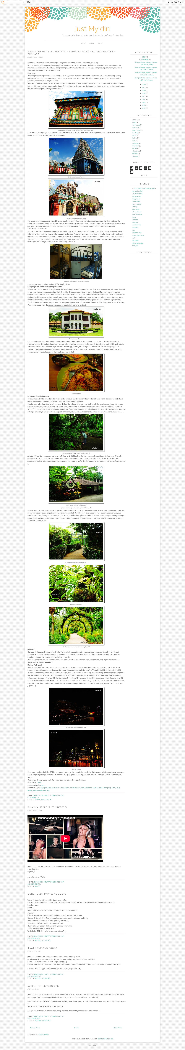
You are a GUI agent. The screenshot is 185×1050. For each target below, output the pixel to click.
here (39, 783)
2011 (143, 96)
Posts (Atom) (43, 1034)
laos (133, 140)
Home (83, 43)
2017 (143, 87)
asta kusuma (136, 204)
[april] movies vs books (43, 986)
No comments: (34, 884)
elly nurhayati (136, 212)
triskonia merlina (137, 243)
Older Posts (117, 1028)
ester (134, 217)
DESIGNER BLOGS (105, 1039)
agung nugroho (137, 193)
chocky (134, 207)
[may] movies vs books (42, 948)
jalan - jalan (136, 130)
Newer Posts (35, 1028)
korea (134, 135)
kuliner (134, 138)
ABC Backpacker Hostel (65, 788)
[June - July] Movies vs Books (46, 894)
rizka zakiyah (136, 232)
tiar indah (135, 240)
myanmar (135, 146)
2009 (143, 102)
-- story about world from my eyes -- (144, 188)
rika (133, 230)
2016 (144, 90)
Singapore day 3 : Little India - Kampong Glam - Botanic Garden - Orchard (71, 52)
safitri (134, 238)
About (92, 43)
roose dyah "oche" (138, 235)
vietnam (135, 156)
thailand (134, 153)
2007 (144, 108)
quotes (134, 148)
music (37, 886)
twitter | (49, 795)
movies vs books (43, 940)
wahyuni (135, 245)
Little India (52, 788)
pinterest (59, 795)
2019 (144, 57)
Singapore (44, 788)
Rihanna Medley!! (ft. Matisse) (47, 807)
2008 (144, 105)
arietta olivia (136, 201)
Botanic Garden (80, 788)
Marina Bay (45, 790)
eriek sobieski (137, 214)
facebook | (39, 795)
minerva (135, 222)
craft (133, 122)
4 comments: (33, 797)
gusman (135, 219)
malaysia (135, 143)
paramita (135, 227)
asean (100, 43)
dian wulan (135, 209)
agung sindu (136, 196)
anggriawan (136, 199)
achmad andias (137, 191)
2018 (144, 84)
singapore (46, 799)
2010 (143, 99)
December (144, 59)
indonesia (135, 127)
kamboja (135, 133)
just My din (92, 29)
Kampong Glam (109, 788)
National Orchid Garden (94, 788)
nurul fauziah (136, 225)
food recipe (136, 125)
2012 (144, 93)
